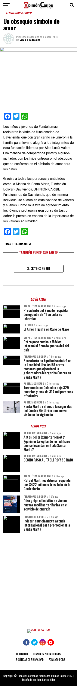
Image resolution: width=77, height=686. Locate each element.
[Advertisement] (38, 577)
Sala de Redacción (29, 40)
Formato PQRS (57, 660)
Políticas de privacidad (30, 660)
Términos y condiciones (47, 654)
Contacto (22, 654)
